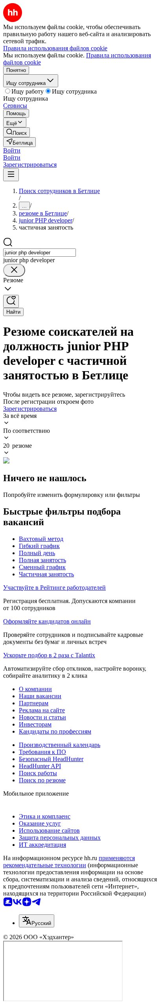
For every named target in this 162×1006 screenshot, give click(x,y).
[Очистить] (14, 270)
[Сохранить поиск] (11, 301)
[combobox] (39, 252)
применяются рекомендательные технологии (69, 861)
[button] (11, 150)
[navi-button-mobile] (11, 174)
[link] (16, 132)
